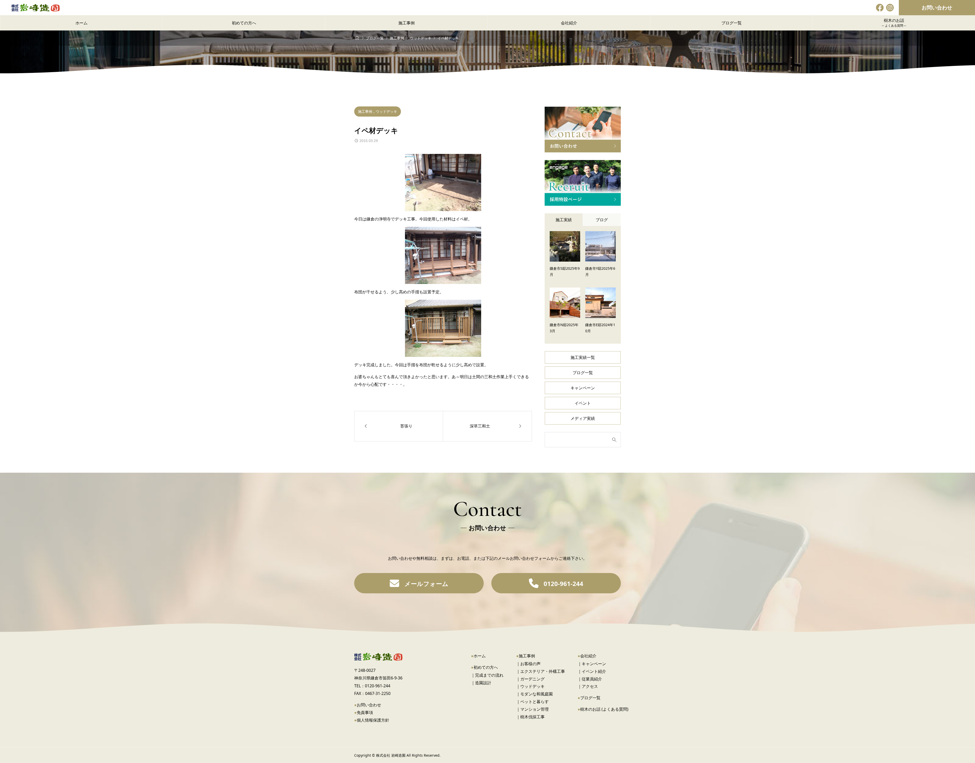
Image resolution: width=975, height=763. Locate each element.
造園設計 (483, 683)
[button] (419, 583)
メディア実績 (583, 418)
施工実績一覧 (583, 357)
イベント (583, 403)
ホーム (480, 656)
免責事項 (365, 712)
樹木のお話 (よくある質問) (604, 709)
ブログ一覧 (583, 372)
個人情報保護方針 (373, 720)
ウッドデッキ (386, 111)
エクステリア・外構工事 (542, 671)
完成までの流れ (489, 675)
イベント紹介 (594, 671)
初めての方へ (486, 667)
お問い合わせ (937, 7)
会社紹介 (588, 656)
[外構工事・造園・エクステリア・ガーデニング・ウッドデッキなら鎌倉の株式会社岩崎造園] (35, 7)
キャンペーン (583, 388)
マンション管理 (534, 709)
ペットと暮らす (534, 701)
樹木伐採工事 (532, 717)
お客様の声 (530, 663)
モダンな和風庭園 (536, 694)
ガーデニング (532, 679)
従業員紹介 (592, 679)
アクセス (590, 686)
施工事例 (365, 111)
